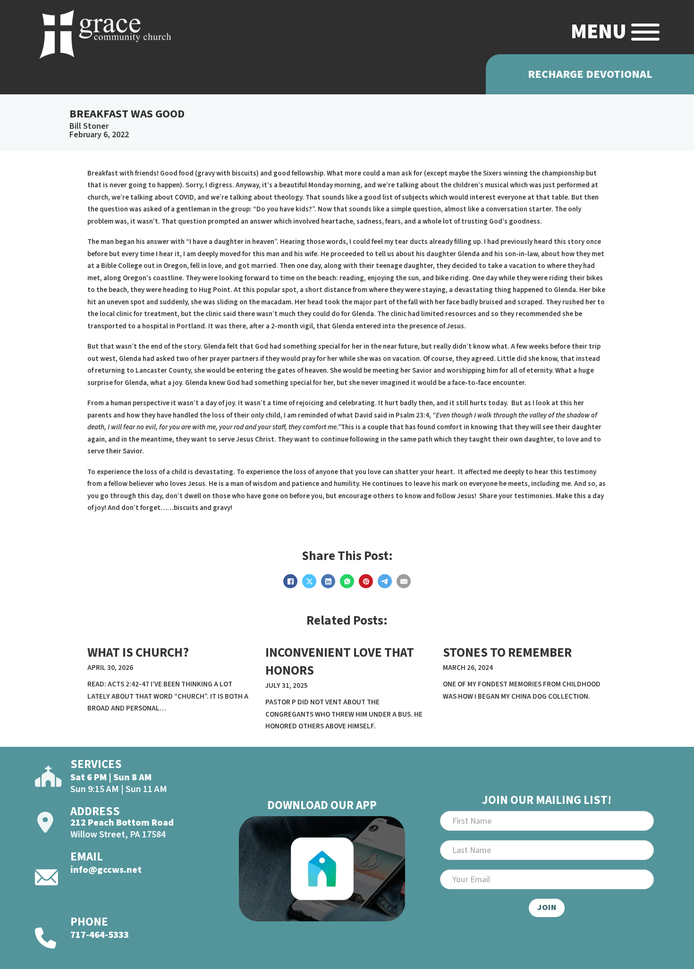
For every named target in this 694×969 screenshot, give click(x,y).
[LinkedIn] (328, 581)
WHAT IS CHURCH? (138, 652)
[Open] (645, 32)
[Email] (404, 581)
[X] (309, 581)
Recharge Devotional (590, 74)
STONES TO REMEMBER (507, 652)
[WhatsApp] (347, 581)
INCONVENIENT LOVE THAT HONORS (339, 661)
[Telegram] (385, 581)
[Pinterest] (366, 581)
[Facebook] (290, 581)
